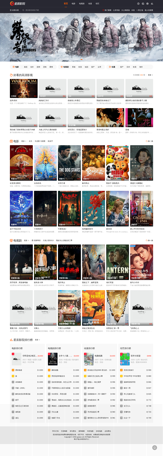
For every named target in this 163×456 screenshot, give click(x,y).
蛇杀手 (50, 141)
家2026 (109, 229)
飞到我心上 (134, 328)
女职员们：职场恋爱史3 (77, 130)
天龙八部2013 (48, 240)
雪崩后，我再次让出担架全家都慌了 (65, 400)
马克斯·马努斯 (40, 141)
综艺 (97, 4)
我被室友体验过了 (104, 100)
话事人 (36, 328)
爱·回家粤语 (36, 240)
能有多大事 (38, 282)
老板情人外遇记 (74, 100)
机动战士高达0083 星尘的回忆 (99, 370)
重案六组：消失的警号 (19, 328)
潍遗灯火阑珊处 (136, 183)
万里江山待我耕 (64, 328)
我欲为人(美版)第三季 (64, 240)
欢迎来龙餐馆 (15, 183)
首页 (66, 3)
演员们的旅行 (129, 370)
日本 (128, 67)
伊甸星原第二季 (93, 400)
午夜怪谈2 (62, 229)
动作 (32, 67)
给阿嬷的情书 (87, 229)
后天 (30, 141)
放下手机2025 (15, 229)
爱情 (51, 67)
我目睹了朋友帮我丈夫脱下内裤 (22, 130)
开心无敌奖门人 (129, 394)
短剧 (86, 67)
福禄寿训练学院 (129, 382)
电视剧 (81, 4)
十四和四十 (38, 229)
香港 (73, 67)
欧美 (80, 67)
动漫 (90, 4)
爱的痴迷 (18, 370)
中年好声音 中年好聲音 (132, 376)
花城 (127, 130)
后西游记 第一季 (112, 328)
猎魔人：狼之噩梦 (94, 382)
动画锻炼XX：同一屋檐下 (97, 394)
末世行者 (61, 183)
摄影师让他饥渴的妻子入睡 (136, 100)
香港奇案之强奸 (103, 130)
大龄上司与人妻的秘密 (48, 130)
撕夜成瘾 (55, 370)
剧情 (38, 67)
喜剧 (25, 67)
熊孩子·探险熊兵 (112, 183)
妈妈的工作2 (44, 100)
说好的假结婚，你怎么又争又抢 (63, 382)
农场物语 (18, 382)
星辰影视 (17, 3)
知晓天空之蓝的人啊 (95, 376)
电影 (73, 4)
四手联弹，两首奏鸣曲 (19, 282)
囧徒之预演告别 (88, 328)
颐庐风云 (61, 282)
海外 (141, 67)
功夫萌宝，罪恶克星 (59, 394)
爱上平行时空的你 (137, 229)
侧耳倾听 (91, 388)
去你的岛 (37, 183)
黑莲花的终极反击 (58, 376)
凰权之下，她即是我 (90, 282)
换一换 (149, 141)
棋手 (17, 400)
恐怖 (45, 67)
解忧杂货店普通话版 (22, 394)
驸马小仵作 (134, 282)
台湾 (99, 67)
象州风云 (85, 183)
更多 (150, 75)
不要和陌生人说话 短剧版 (61, 388)
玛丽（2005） (20, 388)
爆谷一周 (127, 388)
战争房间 (13, 100)
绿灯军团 (109, 282)
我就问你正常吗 (129, 400)
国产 (93, 67)
